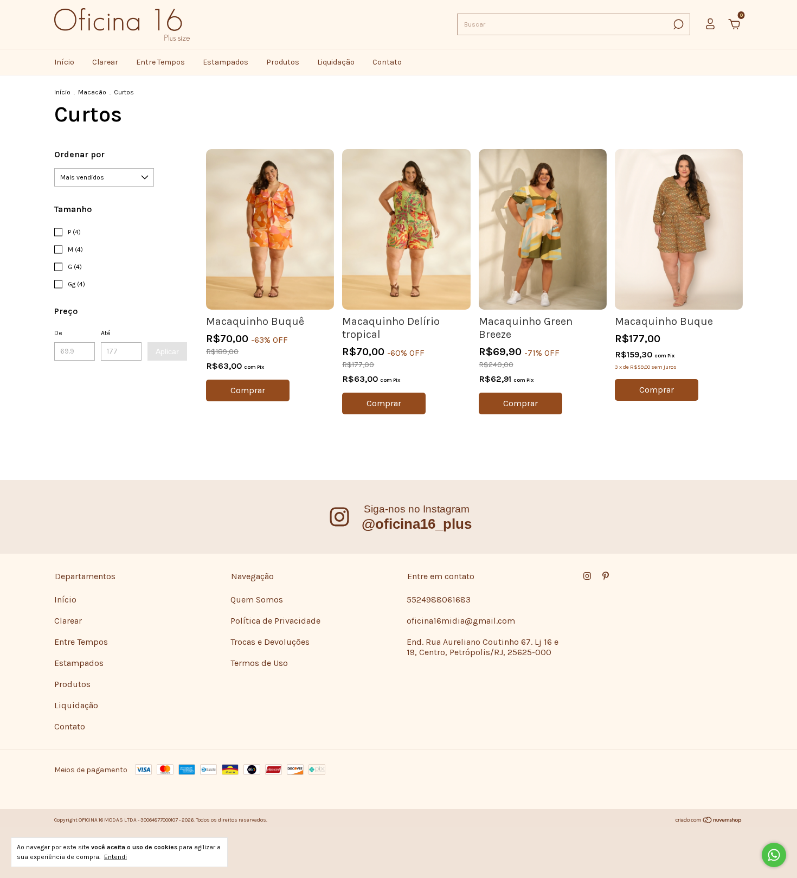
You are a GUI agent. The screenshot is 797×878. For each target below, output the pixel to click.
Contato (387, 62)
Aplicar (167, 351)
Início (64, 62)
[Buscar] (677, 24)
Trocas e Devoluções (270, 642)
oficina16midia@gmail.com (461, 621)
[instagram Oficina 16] (587, 576)
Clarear (105, 62)
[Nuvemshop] (709, 821)
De (58, 333)
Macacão (92, 92)
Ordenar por (79, 154)
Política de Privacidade (275, 621)
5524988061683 (439, 599)
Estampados (225, 62)
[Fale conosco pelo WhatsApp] (774, 855)
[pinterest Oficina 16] (605, 576)
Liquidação (336, 62)
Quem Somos (256, 599)
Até (106, 333)
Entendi (115, 857)
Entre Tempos (160, 62)
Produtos (282, 62)
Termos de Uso (259, 663)
